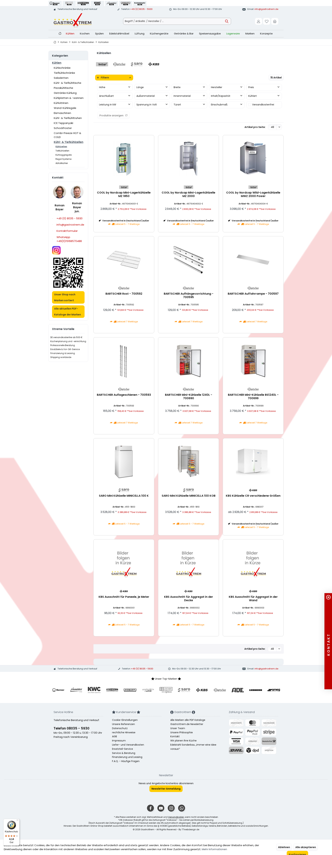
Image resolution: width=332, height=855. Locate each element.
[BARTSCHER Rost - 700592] (123, 259)
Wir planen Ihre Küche (183, 740)
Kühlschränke (62, 68)
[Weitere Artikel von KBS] (253, 490)
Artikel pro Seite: (255, 127)
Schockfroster (63, 128)
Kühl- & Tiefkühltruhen (68, 118)
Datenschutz (120, 728)
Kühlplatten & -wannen (69, 98)
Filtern (104, 77)
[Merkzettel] (266, 21)
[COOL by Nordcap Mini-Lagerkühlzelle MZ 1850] (123, 158)
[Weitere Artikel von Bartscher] (123, 288)
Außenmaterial (145, 96)
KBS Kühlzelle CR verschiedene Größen (253, 496)
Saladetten (61, 78)
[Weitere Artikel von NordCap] (123, 187)
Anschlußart (106, 96)
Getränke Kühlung (65, 93)
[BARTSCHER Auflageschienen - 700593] (123, 360)
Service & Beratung (123, 753)
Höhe (102, 87)
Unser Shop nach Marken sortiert (64, 297)
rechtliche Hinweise (123, 732)
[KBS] (154, 64)
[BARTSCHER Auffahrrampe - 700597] (253, 259)
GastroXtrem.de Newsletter (186, 724)
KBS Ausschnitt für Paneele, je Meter (124, 597)
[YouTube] (160, 808)
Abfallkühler (62, 163)
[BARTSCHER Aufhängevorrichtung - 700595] (188, 259)
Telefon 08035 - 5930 (71, 728)
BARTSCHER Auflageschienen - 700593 (124, 395)
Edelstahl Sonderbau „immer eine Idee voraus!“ (193, 747)
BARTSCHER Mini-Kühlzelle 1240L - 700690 (188, 396)
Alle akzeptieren (305, 847)
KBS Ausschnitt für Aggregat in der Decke (188, 598)
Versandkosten (176, 817)
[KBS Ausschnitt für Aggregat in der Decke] (188, 562)
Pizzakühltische (63, 88)
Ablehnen (284, 847)
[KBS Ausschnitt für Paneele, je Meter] (123, 562)
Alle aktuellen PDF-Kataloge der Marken (67, 311)
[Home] (60, 33)
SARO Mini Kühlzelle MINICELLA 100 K (124, 496)
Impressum (119, 740)
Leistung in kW (107, 104)
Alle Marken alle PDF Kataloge (187, 720)
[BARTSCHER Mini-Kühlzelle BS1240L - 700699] (253, 360)
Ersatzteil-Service (122, 749)
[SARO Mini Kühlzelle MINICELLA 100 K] (123, 461)
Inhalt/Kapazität (220, 96)
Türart (177, 104)
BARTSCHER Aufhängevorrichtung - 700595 (188, 295)
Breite (177, 87)
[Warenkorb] (274, 21)
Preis (251, 87)
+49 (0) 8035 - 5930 (141, 9)
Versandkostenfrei (263, 104)
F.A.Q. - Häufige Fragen (126, 761)
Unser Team (177, 728)
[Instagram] (171, 808)
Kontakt (175, 736)
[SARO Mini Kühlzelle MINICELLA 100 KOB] (188, 461)
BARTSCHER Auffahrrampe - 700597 (253, 294)
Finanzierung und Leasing (127, 757)
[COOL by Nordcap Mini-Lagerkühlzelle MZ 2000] (188, 158)
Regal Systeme (63, 159)
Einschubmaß (219, 104)
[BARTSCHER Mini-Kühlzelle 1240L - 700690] (188, 360)
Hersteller (216, 87)
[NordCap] (102, 64)
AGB (114, 736)
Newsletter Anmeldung (166, 788)
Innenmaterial (182, 96)
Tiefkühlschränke (64, 73)
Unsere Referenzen (123, 724)
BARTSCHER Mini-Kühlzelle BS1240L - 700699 (253, 396)
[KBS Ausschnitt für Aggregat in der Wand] (253, 562)
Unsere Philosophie (181, 732)
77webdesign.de (190, 829)
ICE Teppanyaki (63, 123)
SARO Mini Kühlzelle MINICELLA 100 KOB (188, 496)
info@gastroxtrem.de (266, 9)
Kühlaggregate (64, 154)
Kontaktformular (67, 231)
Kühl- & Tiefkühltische (67, 83)
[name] (58, 690)
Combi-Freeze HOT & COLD (67, 135)
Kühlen (56, 63)
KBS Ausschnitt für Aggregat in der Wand (253, 598)
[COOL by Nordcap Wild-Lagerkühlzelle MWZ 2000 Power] (253, 158)
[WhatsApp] (181, 808)
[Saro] (137, 64)
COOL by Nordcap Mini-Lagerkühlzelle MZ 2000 (188, 194)
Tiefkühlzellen (62, 150)
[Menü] (17, 821)
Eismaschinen (62, 113)
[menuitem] (274, 21)
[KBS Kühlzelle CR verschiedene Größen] (253, 461)
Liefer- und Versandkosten (128, 744)
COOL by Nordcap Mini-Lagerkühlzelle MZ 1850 (124, 194)
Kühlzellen (61, 146)
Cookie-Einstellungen (125, 720)
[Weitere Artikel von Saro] (123, 490)
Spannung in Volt (146, 104)
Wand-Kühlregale (65, 108)
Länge (140, 87)
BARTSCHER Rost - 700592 (123, 294)
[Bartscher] (119, 64)
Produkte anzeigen (111, 115)
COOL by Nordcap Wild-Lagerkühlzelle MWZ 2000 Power (253, 194)
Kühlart (252, 96)
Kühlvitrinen (61, 103)
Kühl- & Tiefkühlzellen (68, 142)
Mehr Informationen (214, 849)
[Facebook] (150, 808)
